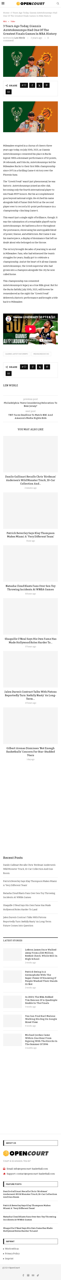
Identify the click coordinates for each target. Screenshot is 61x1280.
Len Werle (19, 38)
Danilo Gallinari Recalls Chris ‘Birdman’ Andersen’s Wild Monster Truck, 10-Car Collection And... (30, 480)
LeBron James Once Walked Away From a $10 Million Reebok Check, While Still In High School (41, 954)
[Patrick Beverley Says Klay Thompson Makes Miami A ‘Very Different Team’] (30, 510)
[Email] (33, 1275)
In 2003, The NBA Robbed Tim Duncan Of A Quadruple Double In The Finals (41, 1000)
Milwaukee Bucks (41, 354)
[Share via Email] (9, 91)
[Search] (57, 3)
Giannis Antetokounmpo (16, 354)
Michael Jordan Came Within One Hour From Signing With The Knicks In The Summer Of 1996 (41, 1040)
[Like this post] (25, 85)
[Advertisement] (30, 815)
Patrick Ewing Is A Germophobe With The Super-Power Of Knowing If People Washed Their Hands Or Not (41, 978)
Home (6, 13)
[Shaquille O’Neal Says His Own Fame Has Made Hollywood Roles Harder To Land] (30, 616)
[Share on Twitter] (39, 85)
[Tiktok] (38, 1275)
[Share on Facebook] (32, 85)
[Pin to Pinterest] (47, 85)
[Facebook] (23, 1275)
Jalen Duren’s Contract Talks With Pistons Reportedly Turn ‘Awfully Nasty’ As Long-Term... (31, 695)
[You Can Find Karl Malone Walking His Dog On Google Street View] (12, 1021)
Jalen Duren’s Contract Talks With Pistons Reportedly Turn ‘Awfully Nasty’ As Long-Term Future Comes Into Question (27, 921)
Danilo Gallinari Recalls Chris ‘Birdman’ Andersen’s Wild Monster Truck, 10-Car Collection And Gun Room (29, 869)
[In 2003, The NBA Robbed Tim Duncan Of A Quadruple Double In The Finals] (12, 1002)
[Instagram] (28, 1275)
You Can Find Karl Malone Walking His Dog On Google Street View (41, 1019)
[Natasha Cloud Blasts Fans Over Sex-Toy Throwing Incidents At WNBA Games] (30, 563)
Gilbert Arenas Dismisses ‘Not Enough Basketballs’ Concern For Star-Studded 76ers (30, 752)
